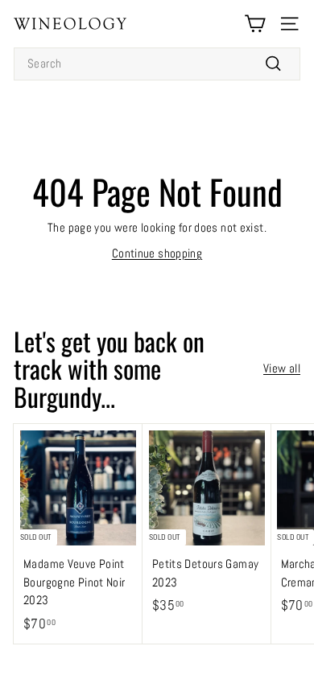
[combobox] (157, 63)
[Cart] (255, 23)
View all (281, 368)
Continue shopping (157, 253)
